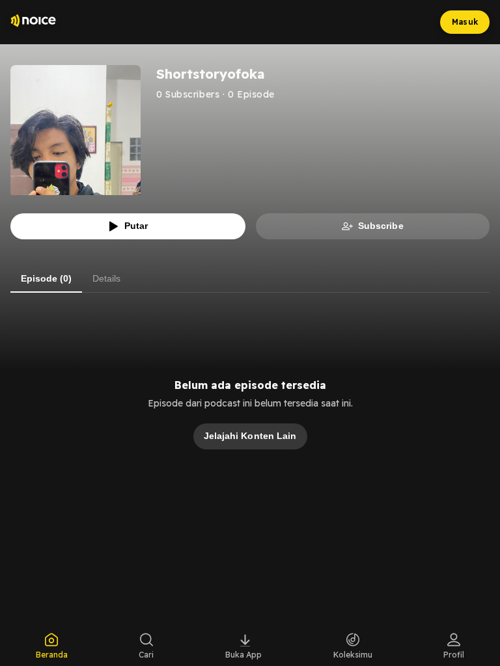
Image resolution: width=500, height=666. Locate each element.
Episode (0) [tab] (46, 278)
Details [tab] (106, 278)
